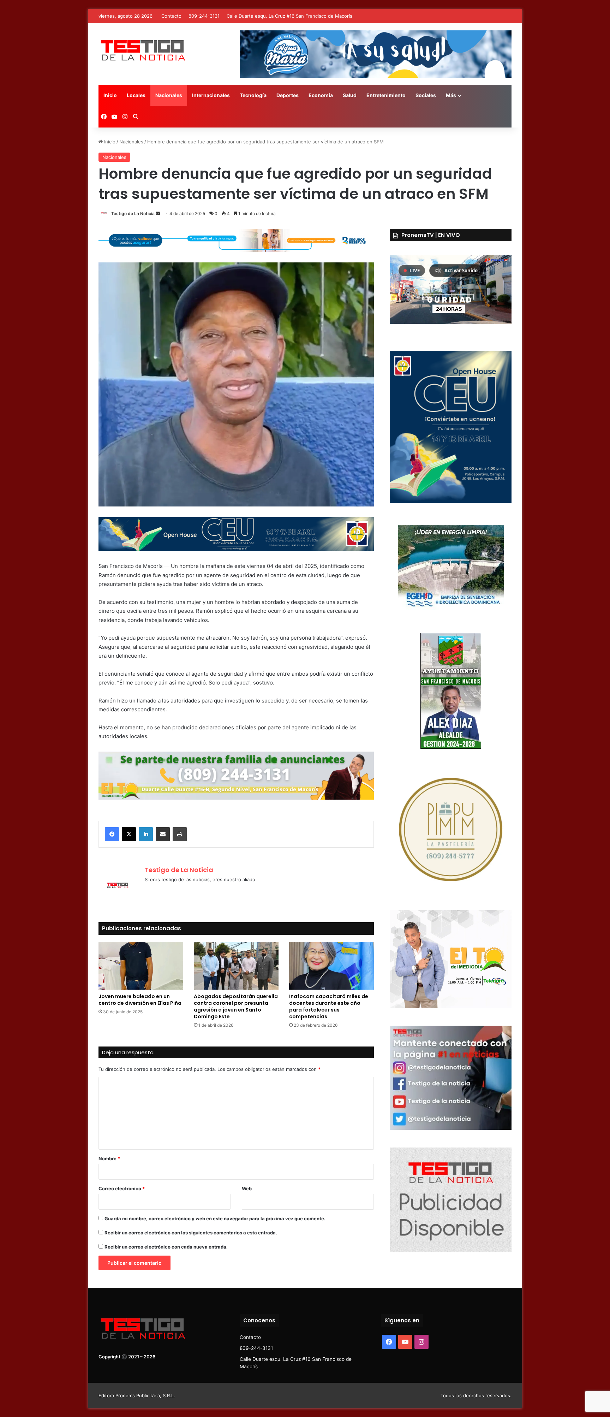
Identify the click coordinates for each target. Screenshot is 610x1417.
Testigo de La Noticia (133, 213)
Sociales (425, 95)
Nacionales (168, 95)
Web (247, 1188)
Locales (136, 95)
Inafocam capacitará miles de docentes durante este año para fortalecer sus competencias (328, 1006)
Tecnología (253, 95)
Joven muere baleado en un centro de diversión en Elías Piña (139, 1000)
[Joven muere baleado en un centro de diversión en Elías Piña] (140, 966)
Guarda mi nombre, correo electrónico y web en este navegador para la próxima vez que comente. (214, 1218)
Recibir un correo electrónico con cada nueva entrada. (166, 1247)
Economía (321, 95)
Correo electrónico (121, 1188)
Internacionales (211, 95)
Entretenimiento (386, 95)
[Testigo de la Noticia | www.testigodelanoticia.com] (142, 50)
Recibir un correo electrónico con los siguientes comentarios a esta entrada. (190, 1232)
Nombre (109, 1158)
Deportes (287, 95)
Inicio (110, 95)
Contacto (171, 16)
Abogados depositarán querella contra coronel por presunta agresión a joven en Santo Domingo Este (236, 1006)
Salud (350, 95)
